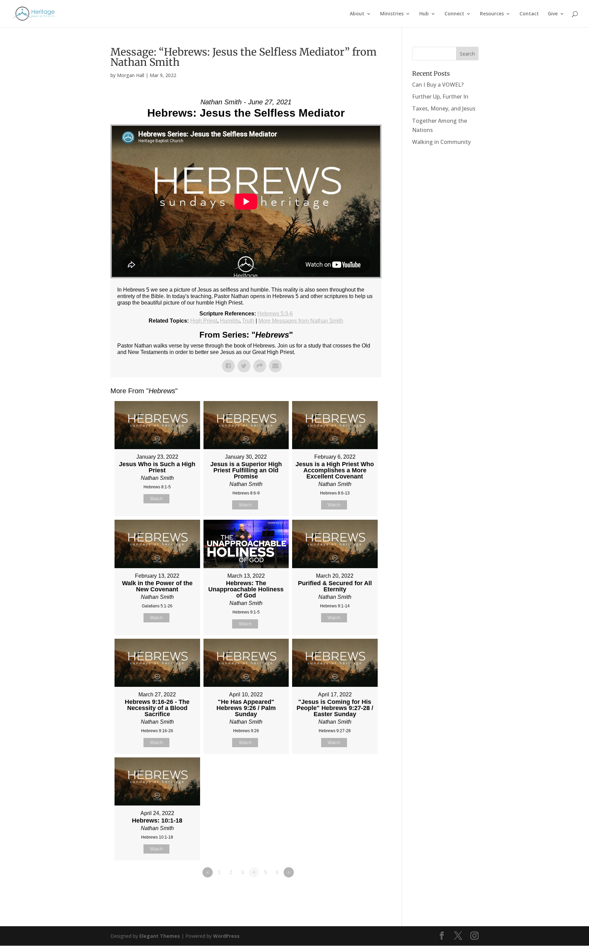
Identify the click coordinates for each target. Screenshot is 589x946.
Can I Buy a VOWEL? (438, 84)
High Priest (203, 321)
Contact (529, 14)
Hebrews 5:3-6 (275, 313)
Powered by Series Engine (356, 891)
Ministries (392, 14)
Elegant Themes (159, 936)
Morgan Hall (130, 75)
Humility (229, 321)
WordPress (226, 936)
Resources (492, 14)
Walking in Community (441, 142)
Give (553, 14)
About (357, 14)
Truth (248, 321)
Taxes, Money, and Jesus (443, 108)
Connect (454, 14)
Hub (424, 14)
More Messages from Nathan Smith (300, 321)
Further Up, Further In (440, 96)
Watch (156, 498)
